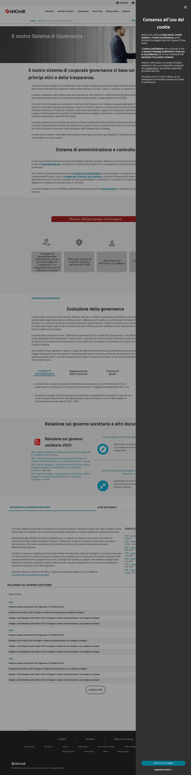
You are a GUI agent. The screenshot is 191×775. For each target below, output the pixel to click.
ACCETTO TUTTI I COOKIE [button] (163, 763)
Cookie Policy (152, 68)
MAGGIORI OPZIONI (162, 770)
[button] (185, 7)
